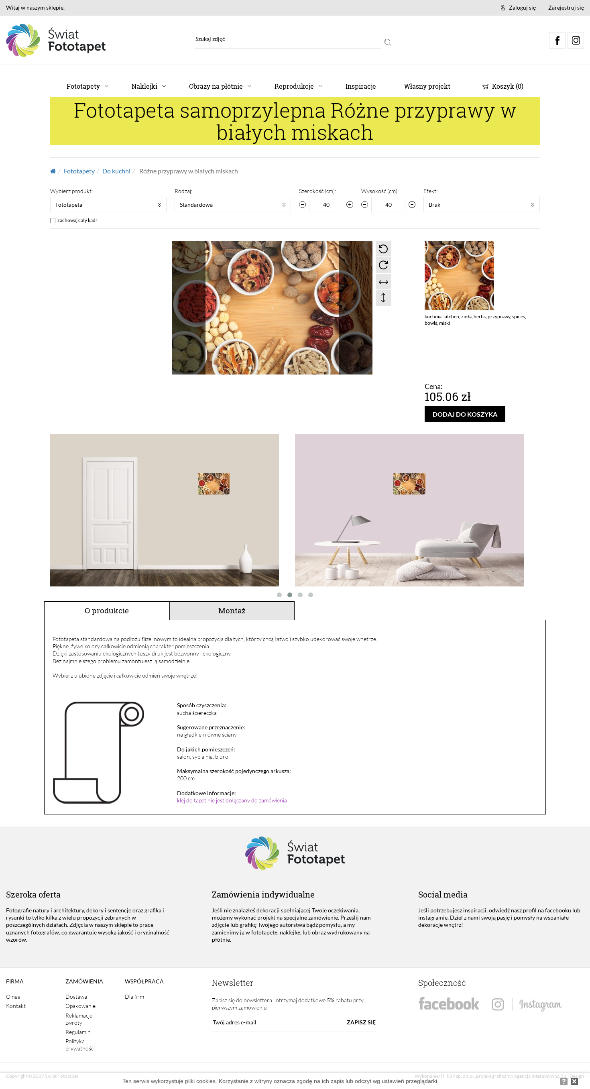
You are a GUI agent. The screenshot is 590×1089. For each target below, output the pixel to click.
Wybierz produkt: (71, 190)
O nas (13, 996)
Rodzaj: (183, 190)
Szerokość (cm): (317, 190)
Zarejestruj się (566, 7)
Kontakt (16, 1005)
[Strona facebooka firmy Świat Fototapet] (449, 1004)
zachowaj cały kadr (77, 220)
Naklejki (144, 86)
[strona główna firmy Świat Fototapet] (56, 40)
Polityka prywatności (80, 1045)
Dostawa (76, 996)
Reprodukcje (294, 86)
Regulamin (78, 1031)
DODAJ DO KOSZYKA (465, 414)
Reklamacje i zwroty (80, 1019)
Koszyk (506, 86)
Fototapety (83, 86)
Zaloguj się (522, 7)
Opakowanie (80, 1005)
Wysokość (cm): (380, 190)
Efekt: (430, 190)
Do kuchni (116, 171)
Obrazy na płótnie (216, 86)
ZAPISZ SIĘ (361, 1022)
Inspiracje (361, 86)
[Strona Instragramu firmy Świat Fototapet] (527, 1005)
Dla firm (134, 996)
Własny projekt (427, 86)
